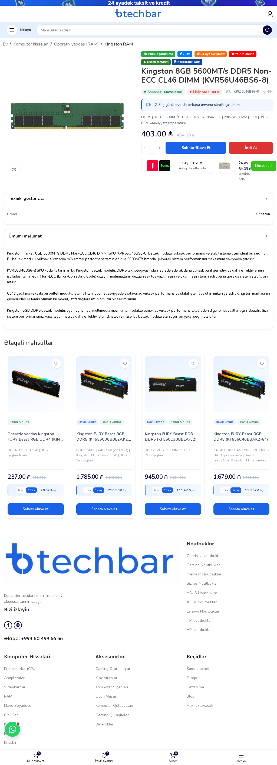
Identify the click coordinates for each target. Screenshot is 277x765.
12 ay (31, 490)
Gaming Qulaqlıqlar (112, 715)
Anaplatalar (14, 678)
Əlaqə (192, 678)
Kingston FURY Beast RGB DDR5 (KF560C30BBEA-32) (171, 436)
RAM (8, 696)
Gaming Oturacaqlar (112, 668)
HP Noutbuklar (199, 620)
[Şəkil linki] (92, 561)
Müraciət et (263, 165)
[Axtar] (267, 30)
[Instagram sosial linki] (18, 625)
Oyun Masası (106, 696)
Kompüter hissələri (30, 44)
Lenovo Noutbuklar (203, 611)
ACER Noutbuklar (202, 602)
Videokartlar (14, 687)
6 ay (21, 490)
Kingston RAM (118, 44)
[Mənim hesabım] (270, 13)
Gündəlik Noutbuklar (204, 555)
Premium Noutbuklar (204, 574)
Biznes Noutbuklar (202, 583)
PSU (7, 733)
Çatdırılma (195, 687)
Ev (5, 44)
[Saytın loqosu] (138, 14)
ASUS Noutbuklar (202, 592)
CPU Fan (11, 715)
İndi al (251, 147)
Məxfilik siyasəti (200, 705)
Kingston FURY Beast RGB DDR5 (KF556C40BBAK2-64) (240, 436)
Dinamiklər (104, 724)
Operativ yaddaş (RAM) (76, 44)
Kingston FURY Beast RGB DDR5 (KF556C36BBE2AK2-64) (103, 439)
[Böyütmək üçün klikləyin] (14, 169)
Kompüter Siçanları (111, 687)
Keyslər (10, 742)
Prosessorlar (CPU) (20, 668)
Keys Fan (11, 724)
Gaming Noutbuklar (203, 565)
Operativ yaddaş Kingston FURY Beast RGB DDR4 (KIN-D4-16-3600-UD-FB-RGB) (34, 439)
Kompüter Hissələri (27, 656)
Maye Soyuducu (17, 705)
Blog (190, 696)
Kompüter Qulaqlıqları (114, 705)
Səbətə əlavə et (196, 147)
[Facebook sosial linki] (8, 625)
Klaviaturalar (106, 678)
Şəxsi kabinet (198, 668)
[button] (36, 509)
